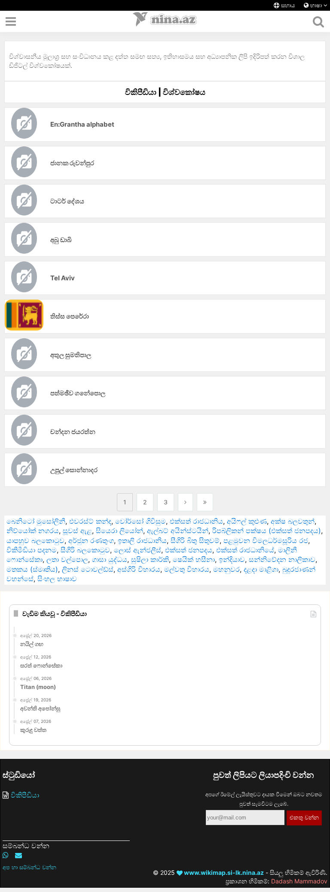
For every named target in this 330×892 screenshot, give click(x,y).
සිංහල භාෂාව (57, 578)
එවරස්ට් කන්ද (90, 521)
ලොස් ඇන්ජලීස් (137, 550)
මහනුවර (226, 569)
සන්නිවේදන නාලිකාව (282, 559)
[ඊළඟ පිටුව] (185, 502)
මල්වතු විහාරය (186, 569)
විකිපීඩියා (25, 795)
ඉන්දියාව (232, 559)
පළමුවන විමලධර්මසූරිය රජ (265, 540)
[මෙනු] (10, 21)
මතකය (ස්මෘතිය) (32, 569)
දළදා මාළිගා (261, 569)
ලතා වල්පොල (67, 559)
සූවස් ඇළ (77, 530)
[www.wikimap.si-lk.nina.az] (165, 21)
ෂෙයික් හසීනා (194, 559)
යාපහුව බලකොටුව (35, 540)
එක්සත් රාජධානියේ (245, 550)
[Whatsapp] (6, 855)
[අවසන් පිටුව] (205, 502)
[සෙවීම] (318, 21)
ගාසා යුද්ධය (109, 559)
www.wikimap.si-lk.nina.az (223, 872)
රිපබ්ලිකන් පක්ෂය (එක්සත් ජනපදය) (266, 530)
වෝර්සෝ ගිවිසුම (140, 521)
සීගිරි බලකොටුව (85, 550)
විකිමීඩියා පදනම (31, 550)
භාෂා (316, 5)
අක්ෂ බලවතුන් (293, 521)
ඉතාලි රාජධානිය (142, 540)
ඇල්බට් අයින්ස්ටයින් (177, 530)
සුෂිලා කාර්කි (150, 559)
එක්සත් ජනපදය (188, 550)
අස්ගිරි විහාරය (138, 569)
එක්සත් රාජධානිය (196, 521)
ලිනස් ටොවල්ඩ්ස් (87, 569)
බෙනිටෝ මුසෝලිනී (35, 521)
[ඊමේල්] (18, 855)
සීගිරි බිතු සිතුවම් (195, 540)
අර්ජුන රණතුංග (91, 540)
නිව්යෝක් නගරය (32, 530)
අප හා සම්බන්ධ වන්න (29, 867)
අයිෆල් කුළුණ (247, 521)
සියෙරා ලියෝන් (119, 530)
